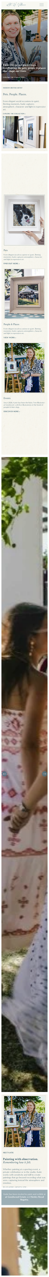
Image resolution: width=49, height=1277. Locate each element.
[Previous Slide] (4, 774)
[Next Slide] (44, 774)
